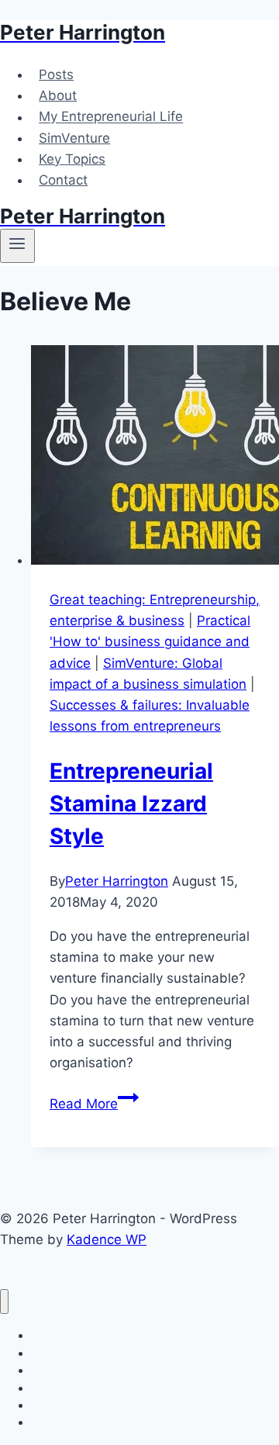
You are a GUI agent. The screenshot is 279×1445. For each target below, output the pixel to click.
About (58, 95)
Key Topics (72, 159)
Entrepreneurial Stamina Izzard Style (131, 803)
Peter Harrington (116, 881)
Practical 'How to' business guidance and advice (150, 641)
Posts (56, 74)
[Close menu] (4, 1302)
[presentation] (155, 458)
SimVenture (74, 138)
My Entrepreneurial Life (111, 117)
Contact (63, 180)
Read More (94, 1103)
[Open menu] (17, 246)
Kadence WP (106, 1239)
